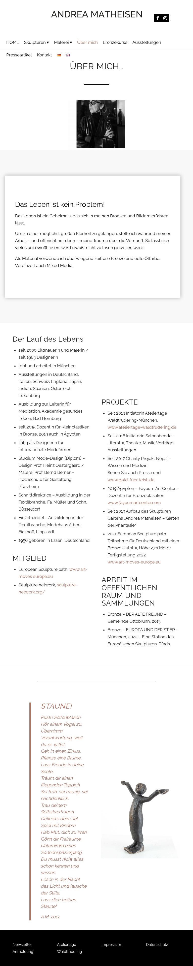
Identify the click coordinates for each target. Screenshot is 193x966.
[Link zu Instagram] (165, 18)
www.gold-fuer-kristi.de (131, 479)
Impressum (111, 944)
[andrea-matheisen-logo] (96, 18)
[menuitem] (13, 42)
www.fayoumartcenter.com (134, 502)
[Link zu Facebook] (158, 18)
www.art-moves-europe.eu (134, 561)
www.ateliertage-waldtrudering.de (142, 427)
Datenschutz (157, 944)
